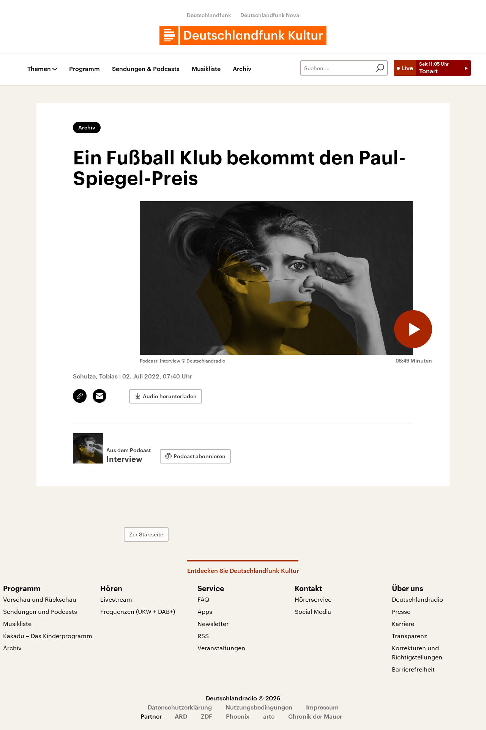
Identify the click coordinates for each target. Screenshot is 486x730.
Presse (401, 611)
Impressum (322, 707)
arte (269, 716)
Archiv (242, 69)
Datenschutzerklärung (180, 707)
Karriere (403, 623)
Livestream (116, 599)
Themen (39, 69)
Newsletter (213, 623)
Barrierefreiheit (413, 669)
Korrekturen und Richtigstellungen (417, 652)
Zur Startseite (146, 534)
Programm (84, 69)
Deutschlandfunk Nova (269, 15)
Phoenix (237, 716)
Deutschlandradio (417, 599)
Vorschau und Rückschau (39, 599)
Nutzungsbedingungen (259, 707)
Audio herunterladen (170, 396)
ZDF (206, 716)
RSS (203, 635)
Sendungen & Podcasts (146, 69)
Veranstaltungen (221, 647)
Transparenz (409, 635)
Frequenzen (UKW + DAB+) (137, 611)
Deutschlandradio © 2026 (243, 698)
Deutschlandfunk (209, 15)
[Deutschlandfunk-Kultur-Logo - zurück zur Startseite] (243, 35)
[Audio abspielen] (413, 329)
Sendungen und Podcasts (40, 611)
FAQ (203, 599)
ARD (181, 716)
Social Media (313, 611)
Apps (204, 611)
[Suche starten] (380, 68)
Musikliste (206, 69)
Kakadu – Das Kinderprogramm (47, 635)
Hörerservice (313, 599)
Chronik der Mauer (315, 716)
